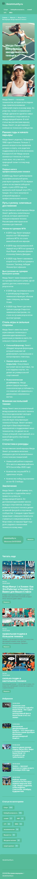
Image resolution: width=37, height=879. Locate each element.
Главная (4, 17)
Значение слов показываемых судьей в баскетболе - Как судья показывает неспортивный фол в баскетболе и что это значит (22, 711)
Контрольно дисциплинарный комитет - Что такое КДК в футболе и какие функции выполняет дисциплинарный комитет (23, 732)
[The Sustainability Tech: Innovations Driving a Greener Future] (18, 570)
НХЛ (20, 818)
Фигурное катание (11, 840)
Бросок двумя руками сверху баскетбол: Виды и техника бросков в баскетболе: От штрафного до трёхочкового (23, 752)
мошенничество (11, 829)
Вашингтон (9, 835)
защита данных (11, 846)
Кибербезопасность (17, 9)
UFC (5, 13)
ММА (11, 13)
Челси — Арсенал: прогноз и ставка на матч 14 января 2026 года (23, 768)
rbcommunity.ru (7, 875)
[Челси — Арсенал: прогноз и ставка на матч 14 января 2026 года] (6, 767)
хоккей (29, 9)
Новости (12, 17)
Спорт (6, 9)
